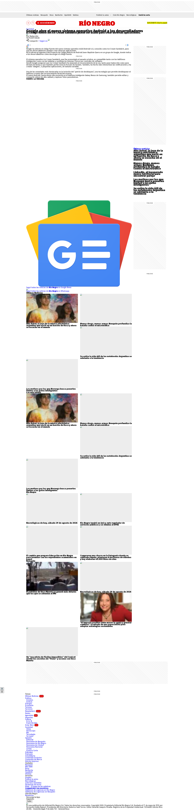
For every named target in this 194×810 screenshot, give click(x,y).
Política (28, 698)
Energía (28, 704)
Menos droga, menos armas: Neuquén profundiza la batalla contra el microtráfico (147, 166)
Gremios (29, 700)
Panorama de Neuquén (35, 741)
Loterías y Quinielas (33, 783)
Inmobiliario (30, 756)
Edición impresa (32, 761)
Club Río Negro (119, 15)
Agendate (31, 715)
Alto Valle (29, 767)
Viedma (75, 15)
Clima (28, 729)
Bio (27, 732)
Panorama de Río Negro (36, 743)
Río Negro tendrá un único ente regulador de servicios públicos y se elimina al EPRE (102, 524)
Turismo (28, 707)
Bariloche (59, 15)
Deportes (29, 717)
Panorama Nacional (34, 747)
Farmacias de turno (33, 785)
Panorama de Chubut (35, 745)
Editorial (29, 740)
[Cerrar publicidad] (2, 688)
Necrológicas (131, 15)
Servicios (29, 709)
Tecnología (30, 734)
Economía (29, 705)
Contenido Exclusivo (33, 758)
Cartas (29, 749)
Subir (29, 801)
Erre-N (29, 721)
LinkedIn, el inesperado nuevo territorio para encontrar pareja (148, 174)
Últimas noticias (32, 15)
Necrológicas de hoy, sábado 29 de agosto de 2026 (51, 523)
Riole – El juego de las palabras (38, 786)
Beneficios (29, 795)
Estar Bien (31, 725)
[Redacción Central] (27, 34)
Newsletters (32, 711)
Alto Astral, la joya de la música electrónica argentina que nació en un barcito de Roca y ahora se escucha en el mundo (148, 155)
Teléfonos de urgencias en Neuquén (40, 792)
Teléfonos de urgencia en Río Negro (40, 790)
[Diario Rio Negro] (27, 803)
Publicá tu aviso (31, 779)
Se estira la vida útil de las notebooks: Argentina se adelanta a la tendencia (149, 191)
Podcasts (29, 754)
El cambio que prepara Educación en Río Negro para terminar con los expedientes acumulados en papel (51, 557)
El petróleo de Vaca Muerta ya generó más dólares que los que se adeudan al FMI (51, 593)
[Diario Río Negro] (97, 23)
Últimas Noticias (34, 696)
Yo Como (29, 736)
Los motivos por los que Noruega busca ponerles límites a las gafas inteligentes (148, 182)
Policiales (29, 752)
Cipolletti (67, 15)
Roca (51, 15)
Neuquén (44, 15)
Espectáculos (31, 723)
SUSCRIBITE (157, 23)
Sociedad (30, 29)
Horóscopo (30, 731)
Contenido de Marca (33, 759)
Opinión (28, 738)
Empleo (28, 777)
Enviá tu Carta (32, 750)
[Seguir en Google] (27, 47)
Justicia (29, 702)
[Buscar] (33, 23)
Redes (27, 713)
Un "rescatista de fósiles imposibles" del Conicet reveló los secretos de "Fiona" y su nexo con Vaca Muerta (51, 659)
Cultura (28, 719)
